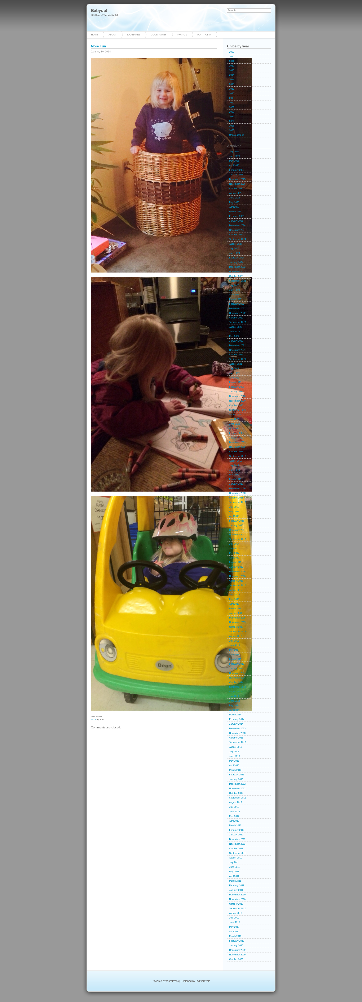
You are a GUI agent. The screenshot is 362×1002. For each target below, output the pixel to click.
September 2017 (237, 539)
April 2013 (234, 765)
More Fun (98, 46)
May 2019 (234, 474)
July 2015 (234, 640)
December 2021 (237, 345)
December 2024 (237, 225)
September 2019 (237, 456)
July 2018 (234, 507)
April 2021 (234, 377)
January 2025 (236, 220)
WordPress (172, 981)
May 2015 (234, 650)
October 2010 (236, 904)
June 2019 (234, 470)
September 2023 (237, 280)
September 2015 (237, 631)
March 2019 (235, 479)
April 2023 (234, 294)
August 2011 (235, 857)
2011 (231, 61)
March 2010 (235, 936)
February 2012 (236, 830)
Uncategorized (236, 135)
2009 (231, 52)
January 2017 (236, 567)
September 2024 (237, 239)
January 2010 (236, 945)
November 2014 (237, 677)
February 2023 (236, 304)
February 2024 (236, 257)
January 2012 (236, 834)
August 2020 (235, 414)
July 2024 (234, 248)
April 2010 (234, 931)
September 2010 (237, 908)
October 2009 (236, 959)
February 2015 (236, 664)
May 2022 (234, 336)
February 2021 (236, 387)
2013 (231, 70)
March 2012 (235, 825)
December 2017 (237, 530)
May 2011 (234, 871)
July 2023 (234, 285)
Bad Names (133, 34)
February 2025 (236, 216)
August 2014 (235, 691)
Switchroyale (203, 981)
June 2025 (234, 197)
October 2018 (236, 497)
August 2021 (235, 364)
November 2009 (237, 954)
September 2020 (237, 410)
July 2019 (234, 465)
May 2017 (234, 553)
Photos (182, 34)
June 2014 (234, 700)
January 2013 (236, 779)
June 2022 (234, 331)
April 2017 (234, 557)
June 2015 (234, 645)
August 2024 (235, 244)
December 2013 (237, 728)
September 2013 (237, 742)
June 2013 (234, 756)
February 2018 (236, 520)
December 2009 (237, 950)
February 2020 (236, 433)
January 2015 (236, 668)
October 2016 (236, 580)
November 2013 (237, 733)
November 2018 (237, 493)
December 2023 (237, 267)
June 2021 (234, 373)
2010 (231, 56)
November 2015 (237, 622)
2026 (231, 130)
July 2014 (234, 696)
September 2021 (237, 359)
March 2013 (235, 770)
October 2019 (236, 451)
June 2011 (234, 867)
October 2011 (236, 848)
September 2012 (237, 797)
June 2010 (234, 922)
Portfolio (204, 34)
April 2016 (234, 604)
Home (94, 34)
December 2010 (237, 894)
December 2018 (237, 488)
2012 (231, 65)
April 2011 (234, 876)
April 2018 (234, 516)
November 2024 (237, 230)
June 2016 (234, 594)
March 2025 (235, 211)
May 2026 (234, 160)
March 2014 (235, 714)
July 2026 (234, 151)
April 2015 (234, 654)
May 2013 (234, 760)
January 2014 (236, 724)
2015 (231, 79)
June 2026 (234, 156)
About (112, 34)
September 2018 (237, 502)
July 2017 (234, 544)
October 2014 (236, 682)
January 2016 (236, 613)
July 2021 (234, 368)
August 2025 (235, 193)
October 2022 (236, 317)
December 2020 (237, 396)
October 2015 (236, 627)
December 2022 (237, 308)
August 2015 (235, 636)
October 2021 (236, 354)
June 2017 (234, 548)
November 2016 (237, 576)
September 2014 (237, 687)
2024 (231, 121)
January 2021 (236, 391)
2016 (231, 84)
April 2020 (234, 428)
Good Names (159, 34)
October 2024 (236, 234)
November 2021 (237, 350)
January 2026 (236, 174)
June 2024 (234, 253)
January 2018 (236, 525)
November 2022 (237, 313)
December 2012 (237, 784)
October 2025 (236, 188)
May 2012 (234, 816)
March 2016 (235, 608)
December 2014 (237, 673)
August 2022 (235, 327)
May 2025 (234, 202)
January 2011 (236, 890)
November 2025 (237, 184)
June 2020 (234, 424)
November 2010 (237, 899)
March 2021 (235, 382)
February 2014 (236, 719)
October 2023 (236, 276)
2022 (231, 112)
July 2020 (234, 419)
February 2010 (236, 940)
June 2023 (234, 290)
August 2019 (235, 460)
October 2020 (236, 405)
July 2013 (234, 751)
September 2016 (237, 585)
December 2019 (237, 442)
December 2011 (237, 839)
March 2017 (235, 562)
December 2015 (237, 617)
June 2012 (234, 811)
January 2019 (236, 484)
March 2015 (235, 659)
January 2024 (236, 262)
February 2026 (236, 170)
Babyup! (99, 10)
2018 (231, 93)
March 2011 (235, 880)
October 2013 (236, 737)
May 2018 (234, 511)
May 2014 (234, 705)
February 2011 (236, 885)
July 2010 (234, 917)
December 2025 (237, 179)
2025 (231, 125)
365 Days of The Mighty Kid (104, 15)
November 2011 (237, 844)
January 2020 (236, 437)
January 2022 (236, 340)
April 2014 (234, 710)
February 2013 (236, 774)
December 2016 (237, 571)
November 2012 (237, 788)
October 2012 (236, 793)
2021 (231, 107)
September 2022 (237, 322)
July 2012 (234, 807)
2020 (231, 102)
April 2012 (234, 820)
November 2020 (237, 400)
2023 (231, 116)
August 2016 (235, 590)
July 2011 (234, 862)
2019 (231, 98)
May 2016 (234, 599)
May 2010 (234, 927)
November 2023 (237, 271)
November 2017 (237, 534)
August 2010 (235, 913)
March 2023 (235, 299)
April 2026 (234, 165)
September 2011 (237, 853)
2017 (231, 88)
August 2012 (235, 802)
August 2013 (235, 747)
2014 (93, 719)
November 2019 (237, 447)
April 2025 (234, 207)
